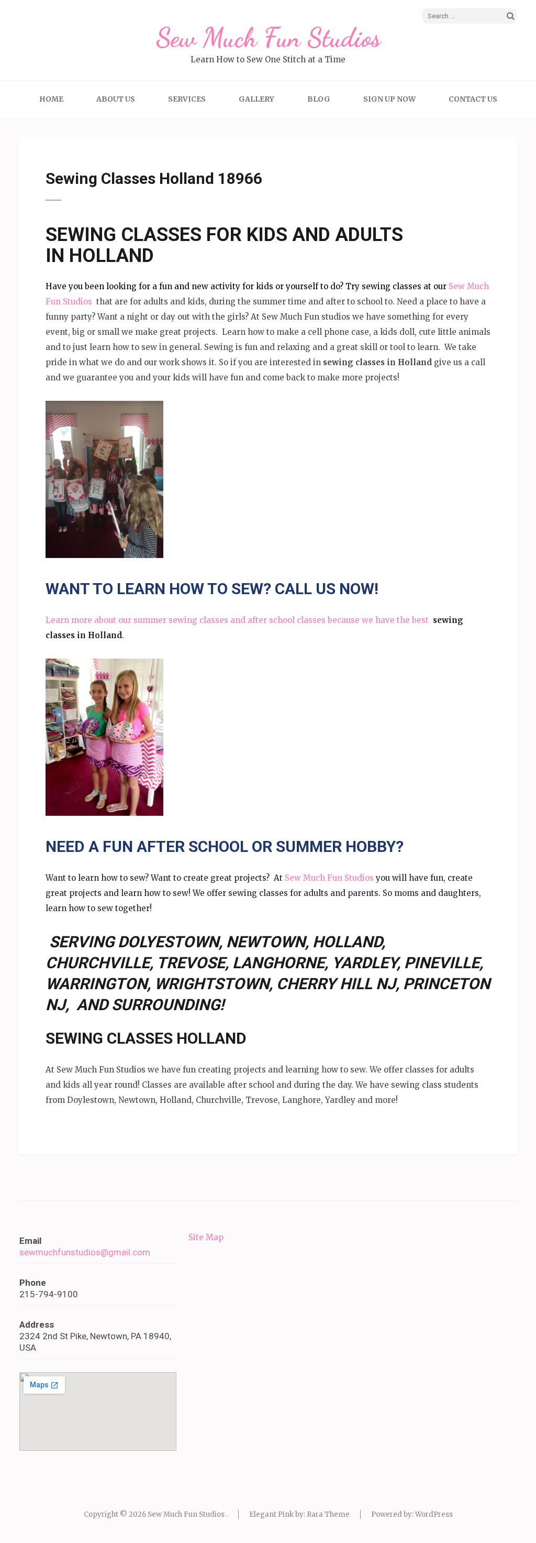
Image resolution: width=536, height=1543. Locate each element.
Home (51, 99)
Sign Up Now (389, 99)
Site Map (206, 1237)
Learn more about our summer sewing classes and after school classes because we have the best (239, 620)
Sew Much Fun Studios (268, 38)
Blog (318, 99)
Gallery (256, 99)
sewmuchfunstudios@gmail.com (84, 1252)
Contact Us (473, 99)
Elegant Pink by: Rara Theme (299, 1514)
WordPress (434, 1514)
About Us (115, 99)
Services (187, 99)
